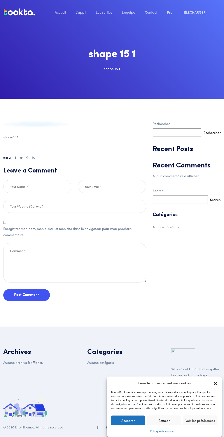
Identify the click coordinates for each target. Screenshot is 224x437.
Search (158, 190)
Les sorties (104, 12)
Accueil (61, 12)
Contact (151, 12)
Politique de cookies (162, 431)
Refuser (164, 420)
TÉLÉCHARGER (194, 12)
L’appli (81, 12)
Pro (170, 12)
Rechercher (161, 123)
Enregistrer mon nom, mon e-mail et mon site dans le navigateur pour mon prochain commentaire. (67, 231)
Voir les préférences (200, 420)
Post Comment (26, 295)
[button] (215, 383)
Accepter (128, 420)
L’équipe (129, 12)
